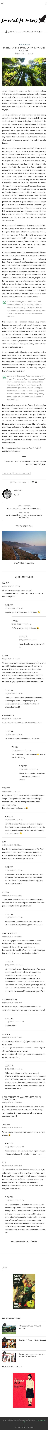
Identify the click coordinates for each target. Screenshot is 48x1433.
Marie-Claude (9, 933)
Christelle (8, 715)
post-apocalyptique (22, 473)
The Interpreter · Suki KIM (24, 563)
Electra (18, 490)
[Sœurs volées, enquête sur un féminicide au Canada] (9, 1357)
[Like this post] (33, 482)
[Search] (46, 3)
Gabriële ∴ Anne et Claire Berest (32, 1340)
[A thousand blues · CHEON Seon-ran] (9, 1329)
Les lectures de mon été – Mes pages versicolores (21, 1098)
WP (24, 1422)
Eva (4, 842)
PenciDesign (41, 1420)
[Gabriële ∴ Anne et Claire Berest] (9, 1343)
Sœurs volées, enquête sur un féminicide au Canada (31, 1355)
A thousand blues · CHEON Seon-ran (30, 1327)
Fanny (5, 583)
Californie (7, 473)
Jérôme (6, 1125)
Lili (4, 1162)
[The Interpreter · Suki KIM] (24, 545)
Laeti (5, 656)
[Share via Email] (36, 482)
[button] (4, 549)
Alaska (6, 1034)
